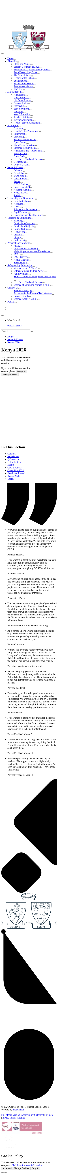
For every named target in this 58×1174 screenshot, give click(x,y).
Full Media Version (10, 1115)
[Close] (2, 1172)
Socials (10, 478)
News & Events (15, 339)
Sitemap (49, 1115)
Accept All (21, 371)
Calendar (11, 453)
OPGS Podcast (14, 467)
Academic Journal (16, 473)
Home (10, 336)
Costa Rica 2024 (15, 470)
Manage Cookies (9, 375)
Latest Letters (14, 462)
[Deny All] (5, 1172)
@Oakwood (13, 459)
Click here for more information (26, 1165)
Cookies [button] (21, 1117)
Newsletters (13, 456)
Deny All (35, 1168)
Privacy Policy (9, 1117)
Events (10, 464)
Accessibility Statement (32, 1115)
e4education (18, 1109)
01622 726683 (14, 325)
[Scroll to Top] (29, 1101)
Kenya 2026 (13, 342)
